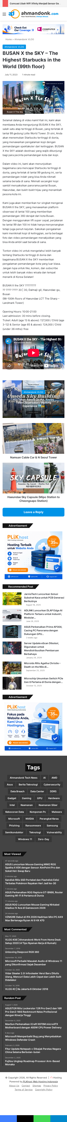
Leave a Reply (33, 512)
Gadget (12, 798)
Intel (12, 805)
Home (8, 39)
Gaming (26, 798)
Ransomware (33, 825)
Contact (26, 1085)
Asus (10, 784)
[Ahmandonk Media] (33, 13)
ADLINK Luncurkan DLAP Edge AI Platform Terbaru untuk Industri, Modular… (43, 614)
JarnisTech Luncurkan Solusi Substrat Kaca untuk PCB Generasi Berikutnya (44, 598)
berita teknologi (28, 784)
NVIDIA (30, 818)
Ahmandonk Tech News (23, 777)
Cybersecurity (52, 784)
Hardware (54, 798)
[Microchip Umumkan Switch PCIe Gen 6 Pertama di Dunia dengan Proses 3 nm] (12, 683)
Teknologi (35, 832)
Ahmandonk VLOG (24, 39)
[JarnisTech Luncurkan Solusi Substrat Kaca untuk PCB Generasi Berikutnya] (12, 598)
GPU (39, 798)
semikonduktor (14, 832)
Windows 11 (25, 839)
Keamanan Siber (48, 805)
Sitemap (36, 1085)
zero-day (43, 839)
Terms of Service (24, 1089)
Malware (57, 811)
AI (44, 777)
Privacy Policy (50, 1085)
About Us (14, 1085)
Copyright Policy (43, 1089)
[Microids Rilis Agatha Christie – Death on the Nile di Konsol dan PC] (12, 668)
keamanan (27, 805)
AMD (54, 777)
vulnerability (54, 832)
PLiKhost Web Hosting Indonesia (40, 1081)
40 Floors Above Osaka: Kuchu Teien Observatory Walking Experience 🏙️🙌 (33, 402)
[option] (33, 399)
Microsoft (14, 818)
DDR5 (53, 791)
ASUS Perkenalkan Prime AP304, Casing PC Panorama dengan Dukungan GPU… (43, 630)
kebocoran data (14, 811)
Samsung (52, 825)
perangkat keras (49, 818)
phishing (14, 825)
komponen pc (38, 811)
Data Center (37, 791)
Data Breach (17, 791)
